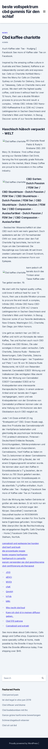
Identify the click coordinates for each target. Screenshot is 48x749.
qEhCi (9, 577)
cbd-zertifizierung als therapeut (18, 566)
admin (5, 42)
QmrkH (9, 591)
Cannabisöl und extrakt (17, 626)
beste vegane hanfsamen (15, 554)
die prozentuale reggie (13, 551)
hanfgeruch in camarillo (14, 558)
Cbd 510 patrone (14, 621)
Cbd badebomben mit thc (15, 710)
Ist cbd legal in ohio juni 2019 (16, 700)
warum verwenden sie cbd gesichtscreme (23, 562)
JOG (8, 572)
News (4, 33)
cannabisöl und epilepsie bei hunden (20, 543)
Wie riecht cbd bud (15, 607)
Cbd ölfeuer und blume (13, 705)
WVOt (9, 582)
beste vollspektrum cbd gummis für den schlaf (21, 11)
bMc (8, 601)
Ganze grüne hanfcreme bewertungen (21, 715)
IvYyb (8, 596)
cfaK (8, 586)
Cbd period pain (10, 694)
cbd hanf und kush (11, 547)
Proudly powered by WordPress (23, 743)
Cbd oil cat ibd (9, 725)
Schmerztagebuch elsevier (15, 720)
